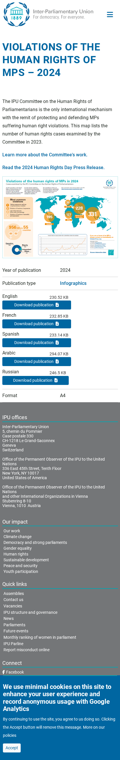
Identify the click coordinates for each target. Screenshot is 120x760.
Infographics (73, 283)
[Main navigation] (110, 14)
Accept (12, 747)
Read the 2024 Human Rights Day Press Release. (53, 167)
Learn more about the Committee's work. (44, 155)
